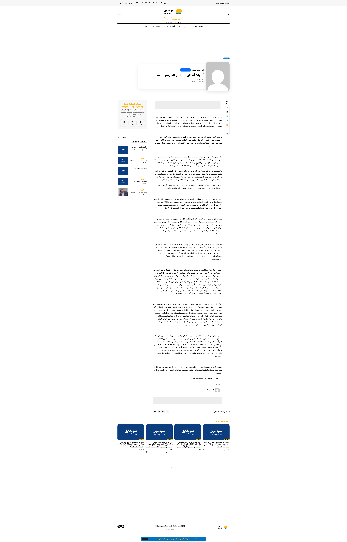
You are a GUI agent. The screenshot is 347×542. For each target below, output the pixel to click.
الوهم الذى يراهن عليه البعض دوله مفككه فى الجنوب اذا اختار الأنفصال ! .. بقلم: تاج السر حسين (189, 444)
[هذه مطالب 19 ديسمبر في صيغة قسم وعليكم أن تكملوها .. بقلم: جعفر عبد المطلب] (216, 432)
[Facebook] (229, 14)
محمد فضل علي (169, 452)
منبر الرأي (226, 58)
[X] (132, 122)
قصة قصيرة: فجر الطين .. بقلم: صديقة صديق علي (139, 183)
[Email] (227, 125)
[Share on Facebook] (227, 107)
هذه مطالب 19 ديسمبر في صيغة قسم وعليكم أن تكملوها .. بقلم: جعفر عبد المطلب (217, 444)
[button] (145, 539)
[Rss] (226, 14)
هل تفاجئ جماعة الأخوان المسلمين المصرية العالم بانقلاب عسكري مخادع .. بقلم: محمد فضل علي (159, 446)
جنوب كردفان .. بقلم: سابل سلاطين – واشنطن (138, 162)
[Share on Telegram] (227, 120)
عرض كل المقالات (184, 70)
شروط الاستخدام (164, 538)
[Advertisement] (173, 42)
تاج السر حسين (198, 450)
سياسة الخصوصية (176, 538)
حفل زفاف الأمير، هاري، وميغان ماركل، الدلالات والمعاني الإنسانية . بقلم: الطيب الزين (131, 444)
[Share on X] (227, 112)
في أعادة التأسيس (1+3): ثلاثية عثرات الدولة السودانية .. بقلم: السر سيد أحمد (139, 149)
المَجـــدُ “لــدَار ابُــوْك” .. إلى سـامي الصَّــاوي (138, 193)
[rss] (124, 122)
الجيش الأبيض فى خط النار (140, 168)
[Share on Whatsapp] (227, 116)
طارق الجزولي (227, 450)
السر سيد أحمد (209, 390)
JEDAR (167, 529)
